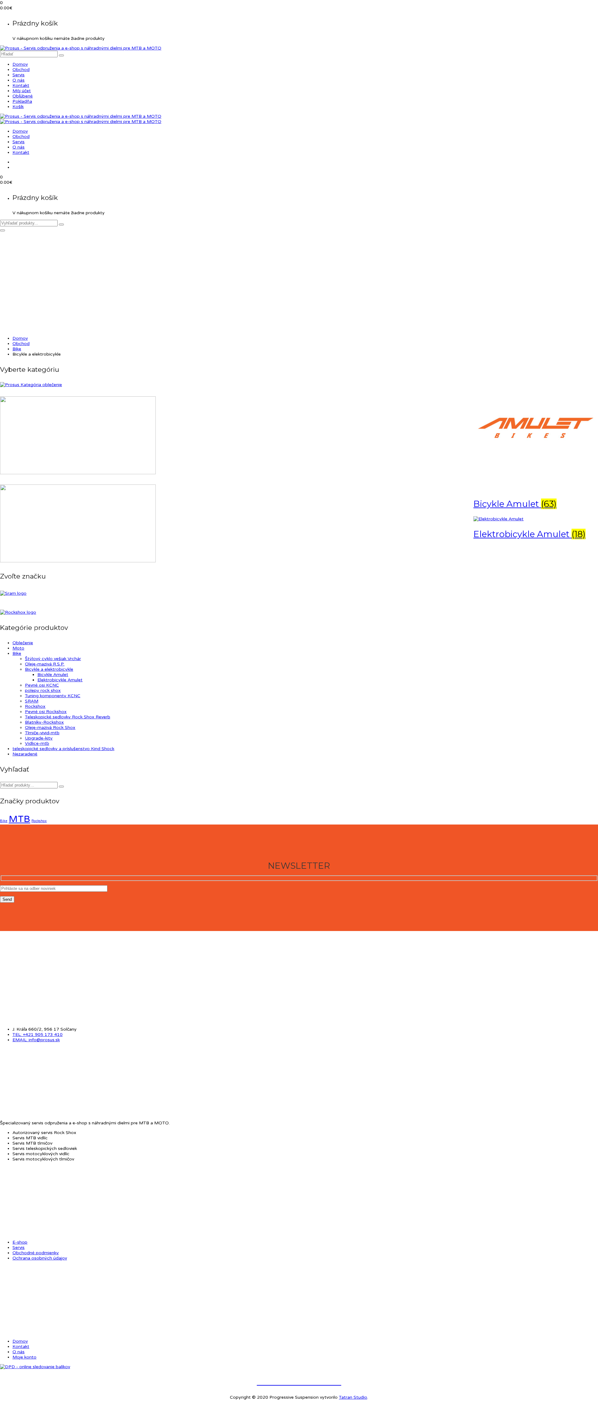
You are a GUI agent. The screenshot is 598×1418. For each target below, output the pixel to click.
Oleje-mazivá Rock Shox (50, 727)
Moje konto (24, 1357)
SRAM (31, 701)
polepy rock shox (43, 690)
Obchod (21, 69)
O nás (18, 80)
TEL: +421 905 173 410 (37, 1034)
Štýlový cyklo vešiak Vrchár (53, 658)
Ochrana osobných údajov (39, 1258)
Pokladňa (22, 101)
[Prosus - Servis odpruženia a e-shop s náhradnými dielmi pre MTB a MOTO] (80, 48)
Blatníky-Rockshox (44, 722)
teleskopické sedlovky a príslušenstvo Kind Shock (63, 748)
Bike (16, 349)
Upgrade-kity (39, 738)
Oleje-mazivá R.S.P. (44, 664)
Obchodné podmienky (35, 1252)
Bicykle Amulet (52, 674)
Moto (18, 648)
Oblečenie (22, 642)
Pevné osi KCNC (42, 685)
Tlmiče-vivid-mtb (42, 732)
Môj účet (21, 90)
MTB (19, 819)
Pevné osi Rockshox (46, 711)
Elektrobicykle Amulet (60, 680)
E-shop (19, 1242)
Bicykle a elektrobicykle (49, 669)
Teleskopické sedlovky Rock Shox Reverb (67, 717)
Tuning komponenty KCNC (52, 695)
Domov (20, 64)
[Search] (61, 786)
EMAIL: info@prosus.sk (36, 1039)
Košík (18, 106)
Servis (18, 75)
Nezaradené (24, 754)
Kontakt (20, 85)
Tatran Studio (353, 1397)
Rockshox (35, 706)
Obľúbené (22, 96)
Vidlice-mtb (37, 743)
